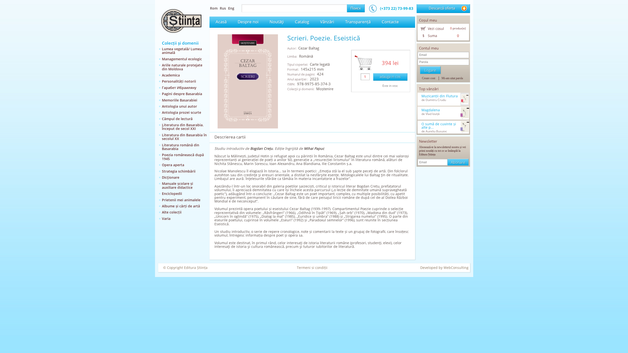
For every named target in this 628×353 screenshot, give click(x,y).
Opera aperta (173, 165)
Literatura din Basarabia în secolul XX (184, 137)
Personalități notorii (179, 81)
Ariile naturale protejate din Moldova (182, 67)
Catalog (302, 22)
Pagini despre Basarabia (182, 93)
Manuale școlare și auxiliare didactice (177, 185)
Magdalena (430, 110)
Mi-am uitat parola (452, 78)
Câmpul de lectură (177, 118)
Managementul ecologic (182, 59)
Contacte (390, 22)
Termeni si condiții (312, 267)
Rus (223, 8)
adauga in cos (390, 76)
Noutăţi (277, 22)
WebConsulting (456, 267)
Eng (231, 8)
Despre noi (248, 22)
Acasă (221, 22)
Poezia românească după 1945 (183, 156)
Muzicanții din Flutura (439, 96)
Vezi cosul (436, 28)
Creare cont (428, 78)
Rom (214, 8)
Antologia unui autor (179, 106)
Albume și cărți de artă (181, 206)
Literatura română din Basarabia (180, 147)
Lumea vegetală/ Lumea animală (182, 51)
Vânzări (327, 22)
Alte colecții (172, 212)
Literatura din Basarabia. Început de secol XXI (183, 127)
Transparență (358, 22)
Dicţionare (170, 177)
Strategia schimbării (179, 171)
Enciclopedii (172, 193)
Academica (171, 75)
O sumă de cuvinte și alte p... (438, 125)
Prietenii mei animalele (181, 200)
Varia (166, 218)
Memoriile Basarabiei (179, 100)
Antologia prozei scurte (181, 112)
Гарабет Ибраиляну (179, 87)
